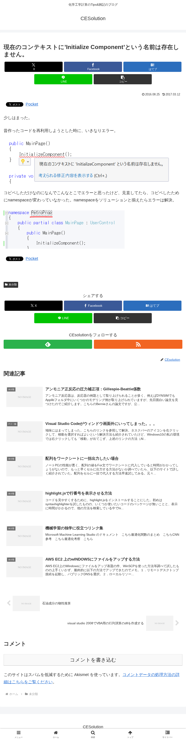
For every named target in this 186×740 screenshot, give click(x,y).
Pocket (32, 104)
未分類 (13, 284)
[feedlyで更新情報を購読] (48, 344)
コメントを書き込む (93, 660)
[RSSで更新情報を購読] (138, 344)
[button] (123, 79)
